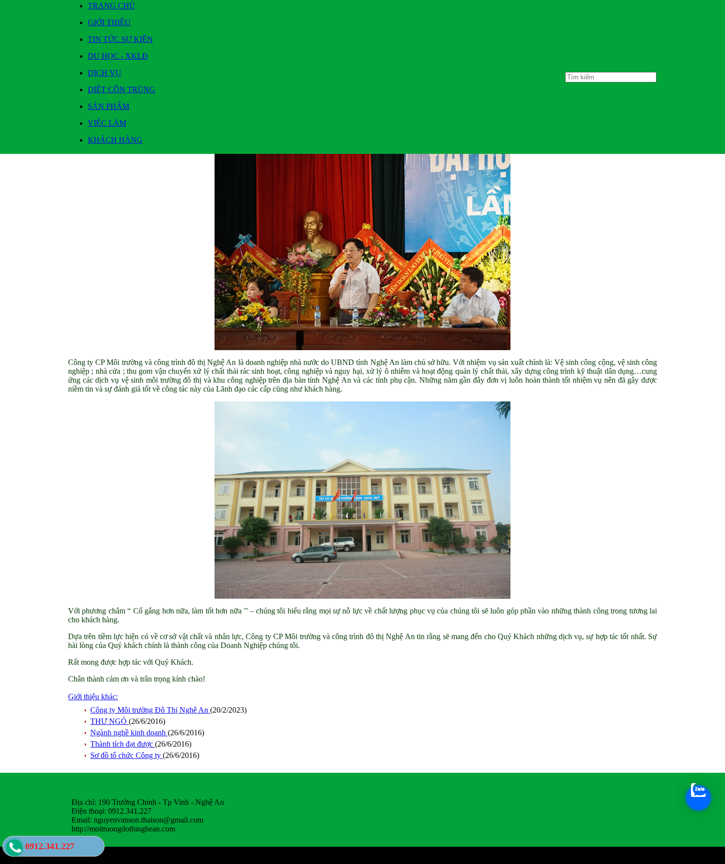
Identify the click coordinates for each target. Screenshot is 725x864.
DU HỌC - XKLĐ (118, 56)
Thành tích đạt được (122, 744)
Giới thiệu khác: (93, 696)
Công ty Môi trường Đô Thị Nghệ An (150, 710)
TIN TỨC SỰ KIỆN (120, 39)
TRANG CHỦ (111, 5)
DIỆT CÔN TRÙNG (121, 89)
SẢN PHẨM (108, 106)
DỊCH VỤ (104, 73)
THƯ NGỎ (109, 721)
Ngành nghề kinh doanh (129, 732)
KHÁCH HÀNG (115, 140)
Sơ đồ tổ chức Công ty (126, 755)
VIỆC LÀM (107, 123)
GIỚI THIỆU (109, 22)
